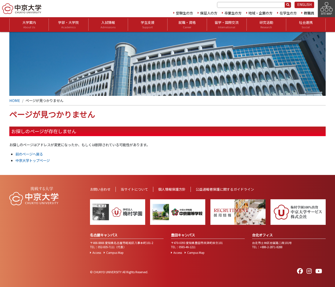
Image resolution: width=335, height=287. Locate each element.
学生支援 (148, 24)
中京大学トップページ (32, 160)
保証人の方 (208, 12)
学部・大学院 (68, 24)
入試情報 (108, 24)
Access (96, 253)
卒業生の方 (233, 12)
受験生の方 (184, 12)
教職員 (309, 12)
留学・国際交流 (227, 24)
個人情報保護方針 (172, 189)
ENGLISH (304, 4)
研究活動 (266, 24)
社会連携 (306, 24)
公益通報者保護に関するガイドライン (225, 189)
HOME (14, 100)
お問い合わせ (100, 189)
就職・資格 (187, 24)
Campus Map (115, 253)
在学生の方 (288, 12)
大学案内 (29, 24)
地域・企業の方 (260, 12)
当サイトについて (134, 189)
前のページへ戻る (29, 154)
